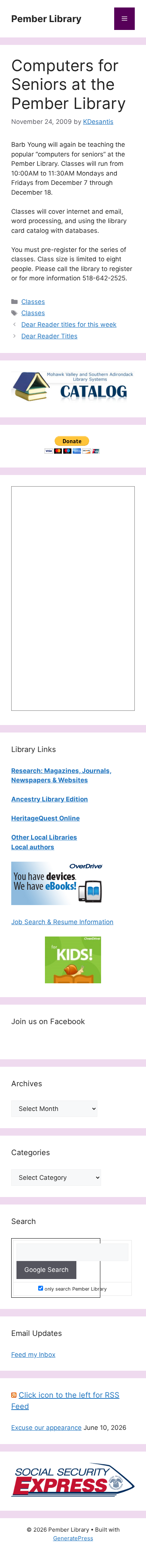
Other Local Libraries (44, 837)
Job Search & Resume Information (62, 922)
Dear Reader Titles (49, 336)
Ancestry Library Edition (49, 799)
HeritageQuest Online (45, 818)
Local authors (32, 847)
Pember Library (46, 18)
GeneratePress (73, 1538)
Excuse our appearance (46, 1427)
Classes (33, 301)
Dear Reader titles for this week (68, 324)
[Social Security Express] (73, 1494)
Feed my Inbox (33, 1354)
